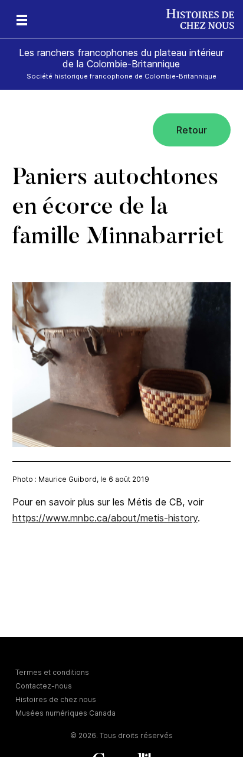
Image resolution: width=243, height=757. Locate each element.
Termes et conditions (52, 672)
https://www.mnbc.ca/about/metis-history (105, 518)
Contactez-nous (43, 685)
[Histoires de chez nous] (204, 19)
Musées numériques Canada (65, 713)
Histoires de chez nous (55, 699)
